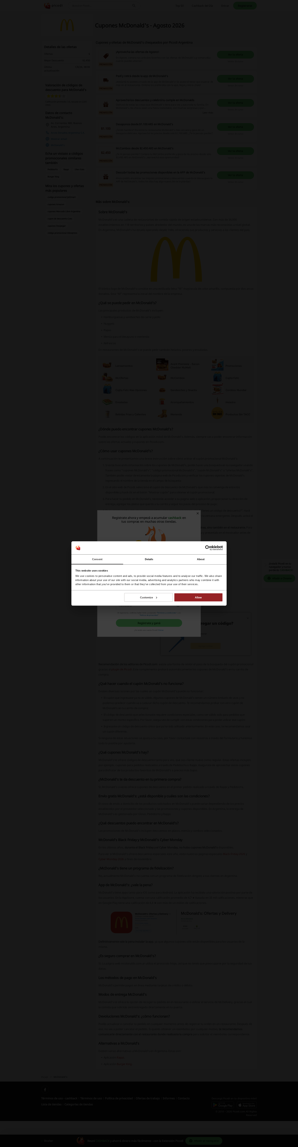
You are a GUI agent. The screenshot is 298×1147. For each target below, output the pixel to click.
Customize (146, 597)
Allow (198, 597)
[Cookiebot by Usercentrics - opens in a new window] (208, 548)
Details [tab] (149, 559)
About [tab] (201, 559)
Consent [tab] (97, 559)
